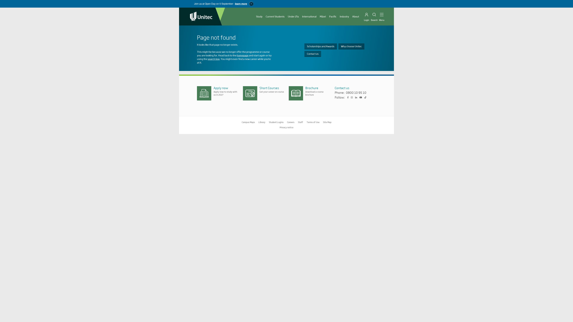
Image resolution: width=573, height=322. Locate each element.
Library (261, 122)
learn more (241, 3)
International (309, 16)
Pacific (332, 16)
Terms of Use (313, 122)
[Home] (201, 16)
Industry (344, 16)
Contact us (313, 53)
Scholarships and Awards (320, 46)
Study (259, 16)
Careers (290, 122)
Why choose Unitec (351, 46)
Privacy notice (286, 127)
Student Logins (276, 122)
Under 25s (293, 16)
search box (214, 59)
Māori (323, 16)
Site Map (327, 122)
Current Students (275, 16)
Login (366, 19)
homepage (242, 55)
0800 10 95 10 (356, 93)
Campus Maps (248, 122)
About (355, 16)
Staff (300, 122)
